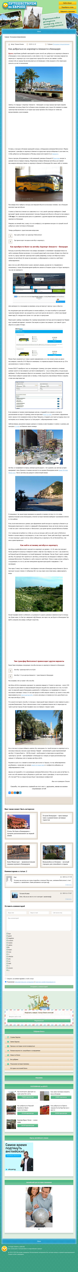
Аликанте (55, 154)
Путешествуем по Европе (20, 6)
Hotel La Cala (47, 414)
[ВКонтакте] (9, 793)
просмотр (61, 1097)
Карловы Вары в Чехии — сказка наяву (27, 1121)
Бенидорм (56, 158)
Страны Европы (15, 1037)
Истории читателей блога (18, 1068)
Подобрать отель (68, 7)
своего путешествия (37, 765)
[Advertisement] (39, 133)
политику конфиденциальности (45, 982)
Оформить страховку (67, 11)
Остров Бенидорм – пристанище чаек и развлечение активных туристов (55, 817)
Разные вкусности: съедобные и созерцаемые (25, 1050)
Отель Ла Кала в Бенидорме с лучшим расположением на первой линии (20, 833)
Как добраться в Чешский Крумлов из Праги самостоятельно (25, 1108)
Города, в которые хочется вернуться (22, 1046)
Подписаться (39, 1021)
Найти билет (67, 3)
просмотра (28, 1097)
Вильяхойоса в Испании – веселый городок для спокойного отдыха (56, 863)
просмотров (27, 1125)
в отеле (17, 426)
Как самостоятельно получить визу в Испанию (60, 1093)
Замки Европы (15, 1042)
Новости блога (15, 1055)
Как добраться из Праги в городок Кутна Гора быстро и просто (60, 1108)
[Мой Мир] (15, 793)
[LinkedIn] (20, 793)
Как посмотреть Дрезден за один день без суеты (26, 1093)
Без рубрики (14, 1059)
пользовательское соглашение (24, 982)
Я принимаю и (31, 982)
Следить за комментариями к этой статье (20, 979)
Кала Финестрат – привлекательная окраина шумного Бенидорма (21, 863)
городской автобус (27, 695)
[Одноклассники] (12, 793)
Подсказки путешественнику (61, 44)
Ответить (68, 885)
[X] (17, 793)
